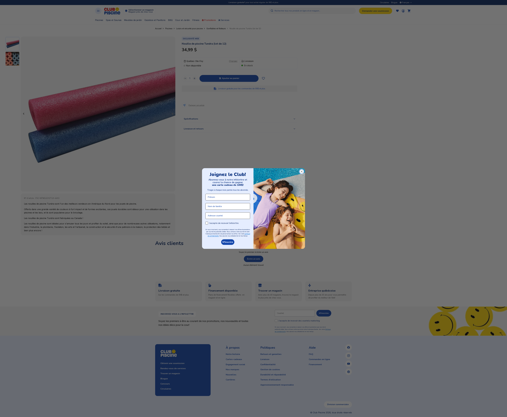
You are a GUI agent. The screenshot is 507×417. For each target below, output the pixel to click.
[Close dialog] (301, 171)
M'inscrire (227, 242)
